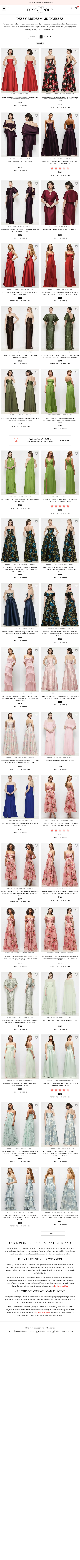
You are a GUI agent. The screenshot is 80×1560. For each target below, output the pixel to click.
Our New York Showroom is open (40, 2)
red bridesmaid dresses (42, 1312)
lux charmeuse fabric (61, 1286)
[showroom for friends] (72, 8)
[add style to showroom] (36, 51)
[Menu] (4, 8)
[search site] (8, 8)
